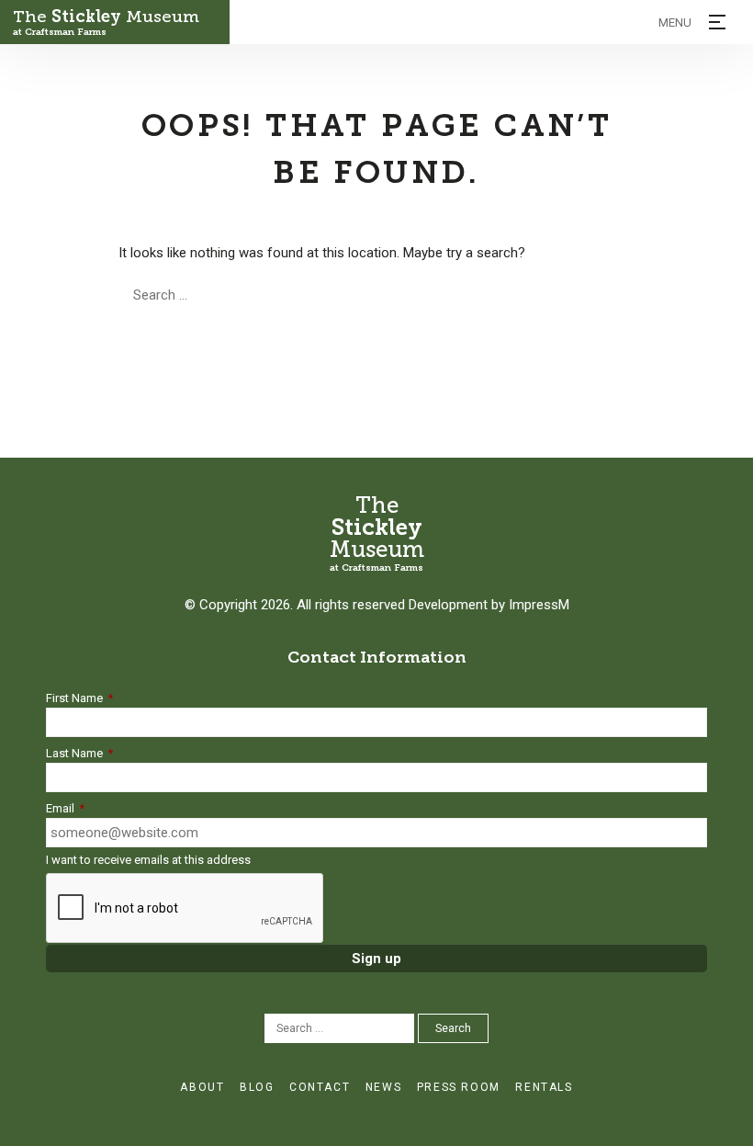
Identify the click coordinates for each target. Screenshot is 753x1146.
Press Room (458, 1087)
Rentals (543, 1087)
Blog (257, 1087)
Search (353, 295)
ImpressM (539, 604)
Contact (319, 1087)
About (202, 1087)
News (383, 1087)
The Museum (106, 22)
